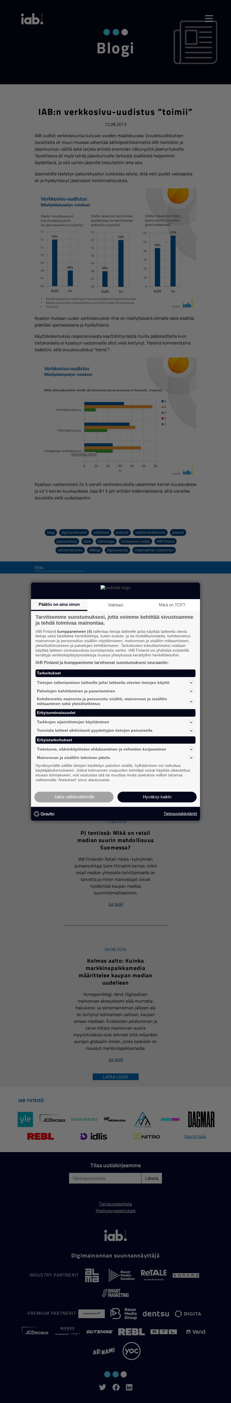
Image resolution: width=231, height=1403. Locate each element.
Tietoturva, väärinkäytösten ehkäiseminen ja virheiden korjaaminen (101, 749)
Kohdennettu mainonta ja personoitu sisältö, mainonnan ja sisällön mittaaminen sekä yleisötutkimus (102, 701)
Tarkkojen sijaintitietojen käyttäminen (73, 722)
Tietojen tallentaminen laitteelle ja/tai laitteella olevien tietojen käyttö (103, 682)
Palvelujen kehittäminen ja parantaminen (76, 691)
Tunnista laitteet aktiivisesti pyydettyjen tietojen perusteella (94, 730)
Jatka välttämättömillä (74, 796)
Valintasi (115, 604)
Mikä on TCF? (172, 604)
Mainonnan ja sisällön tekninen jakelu (73, 757)
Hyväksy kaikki (157, 796)
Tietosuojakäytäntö (180, 814)
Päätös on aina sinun (59, 604)
